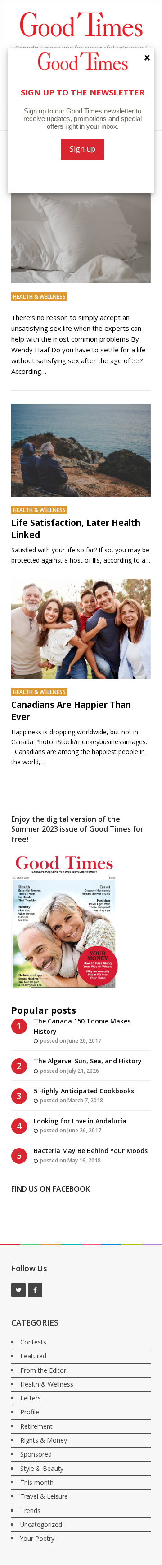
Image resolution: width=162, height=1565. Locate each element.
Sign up (82, 149)
